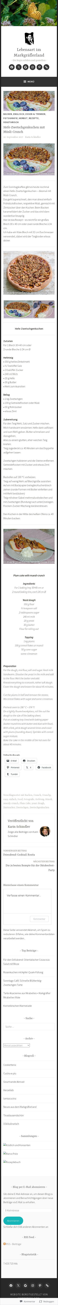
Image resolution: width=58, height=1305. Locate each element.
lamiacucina (9, 1098)
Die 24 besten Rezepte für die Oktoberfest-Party (30, 866)
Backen (7, 114)
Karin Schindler (33, 137)
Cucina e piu (9, 1073)
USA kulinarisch (11, 1123)
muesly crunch (10, 803)
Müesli (48, 799)
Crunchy (46, 795)
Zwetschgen (22, 807)
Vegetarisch (11, 122)
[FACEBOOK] (11, 1285)
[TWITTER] (18, 1285)
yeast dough (38, 803)
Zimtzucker (9, 807)
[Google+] (25, 67)
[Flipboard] (46, 67)
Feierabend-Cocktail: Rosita (19, 852)
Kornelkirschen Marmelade (17, 1005)
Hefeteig (39, 799)
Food (20, 799)
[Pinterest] (39, 67)
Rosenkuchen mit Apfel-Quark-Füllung (23, 972)
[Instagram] (32, 67)
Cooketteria (9, 1064)
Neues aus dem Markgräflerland (19, 1106)
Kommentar (39, 918)
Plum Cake (25, 803)
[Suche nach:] (29, 1026)
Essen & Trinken (35, 114)
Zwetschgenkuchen (39, 807)
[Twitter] (18, 67)
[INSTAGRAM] (32, 1285)
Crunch (37, 795)
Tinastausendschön (13, 1115)
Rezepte (34, 118)
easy (5, 799)
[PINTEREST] (40, 1285)
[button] (18, 309)
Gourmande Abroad (13, 1081)
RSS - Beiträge (13, 1244)
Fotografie (10, 118)
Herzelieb (8, 1090)
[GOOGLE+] (25, 1285)
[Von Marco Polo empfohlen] (10, 1153)
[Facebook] (11, 67)
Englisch (18, 114)
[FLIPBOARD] (47, 1285)
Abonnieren (13, 1220)
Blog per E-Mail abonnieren (29, 1187)
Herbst (23, 118)
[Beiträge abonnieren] (4, 1244)
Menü (31, 81)
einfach (12, 799)
